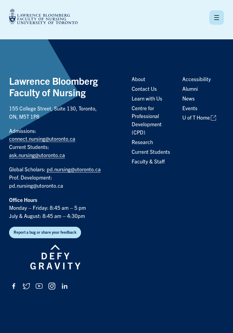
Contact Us (144, 89)
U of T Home (196, 117)
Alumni (190, 89)
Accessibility (196, 79)
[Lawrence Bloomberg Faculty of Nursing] (43, 17)
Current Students (151, 152)
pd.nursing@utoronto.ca (74, 169)
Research (142, 142)
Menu (216, 17)
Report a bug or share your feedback (45, 232)
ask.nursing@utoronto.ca (37, 155)
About (138, 79)
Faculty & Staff (148, 161)
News (188, 98)
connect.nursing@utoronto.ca (42, 139)
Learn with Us (147, 98)
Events (190, 108)
